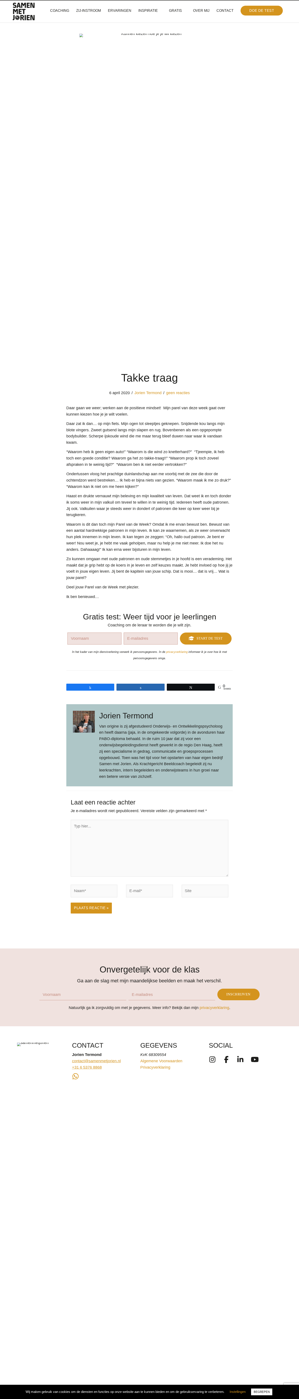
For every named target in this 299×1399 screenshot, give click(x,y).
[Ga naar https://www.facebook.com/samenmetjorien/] (226, 1060)
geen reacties (178, 393)
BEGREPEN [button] (262, 1392)
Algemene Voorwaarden (161, 1061)
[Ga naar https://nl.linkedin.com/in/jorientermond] (240, 1060)
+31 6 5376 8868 (87, 1067)
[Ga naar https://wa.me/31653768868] (75, 1077)
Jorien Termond (148, 393)
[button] (262, 11)
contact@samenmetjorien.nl (96, 1061)
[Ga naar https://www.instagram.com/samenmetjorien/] (212, 1060)
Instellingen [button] (238, 1392)
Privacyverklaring (155, 1067)
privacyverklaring (177, 652)
